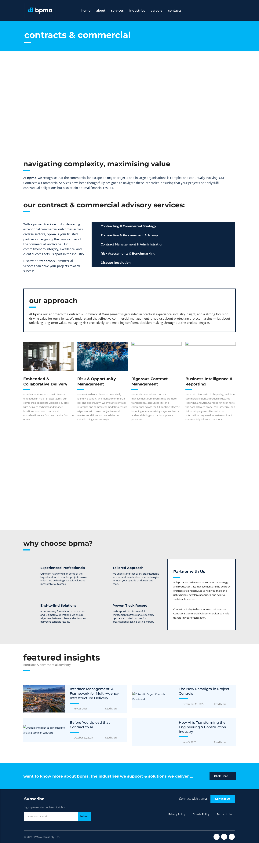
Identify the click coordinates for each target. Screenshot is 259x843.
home (85, 10)
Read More (111, 708)
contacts (174, 10)
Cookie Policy (201, 814)
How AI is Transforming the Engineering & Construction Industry (202, 727)
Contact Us (222, 799)
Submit (84, 816)
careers (156, 10)
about (100, 10)
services (117, 10)
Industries (137, 10)
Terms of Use (224, 814)
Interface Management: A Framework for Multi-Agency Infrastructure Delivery (94, 693)
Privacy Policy (176, 814)
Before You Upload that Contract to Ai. (90, 724)
